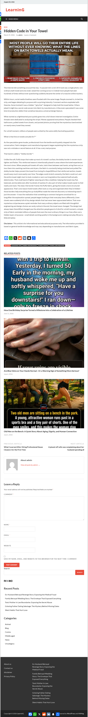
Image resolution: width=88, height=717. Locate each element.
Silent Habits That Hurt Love (16, 610)
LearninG (15, 10)
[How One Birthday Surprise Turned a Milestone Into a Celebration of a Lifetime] (44, 283)
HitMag (81, 713)
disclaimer (8, 672)
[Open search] (82, 19)
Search (7, 568)
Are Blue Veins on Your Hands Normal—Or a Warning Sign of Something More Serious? (41, 371)
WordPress (71, 713)
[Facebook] (5, 581)
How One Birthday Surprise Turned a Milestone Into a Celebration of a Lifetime (38, 310)
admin (20, 35)
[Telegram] (10, 581)
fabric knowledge (30, 245)
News (5, 27)
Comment (9, 494)
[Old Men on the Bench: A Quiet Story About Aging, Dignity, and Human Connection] (44, 404)
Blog (7, 628)
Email (7, 535)
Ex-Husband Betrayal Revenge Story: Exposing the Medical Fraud (30, 594)
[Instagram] (6, 581)
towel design (43, 245)
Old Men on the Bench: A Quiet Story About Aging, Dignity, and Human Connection (40, 431)
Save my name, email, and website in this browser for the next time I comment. (40, 559)
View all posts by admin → (30, 465)
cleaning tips (16, 245)
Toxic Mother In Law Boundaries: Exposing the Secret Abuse (28, 602)
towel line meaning (57, 245)
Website (7, 546)
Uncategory (9, 644)
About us (7, 664)
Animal (8, 624)
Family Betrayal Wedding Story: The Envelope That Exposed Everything (33, 598)
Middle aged (10, 636)
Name (7, 525)
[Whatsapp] (8, 581)
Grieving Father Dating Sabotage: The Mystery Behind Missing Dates (32, 606)
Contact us (8, 668)
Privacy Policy (9, 676)
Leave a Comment (30, 35)
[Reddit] (12, 581)
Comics (8, 632)
